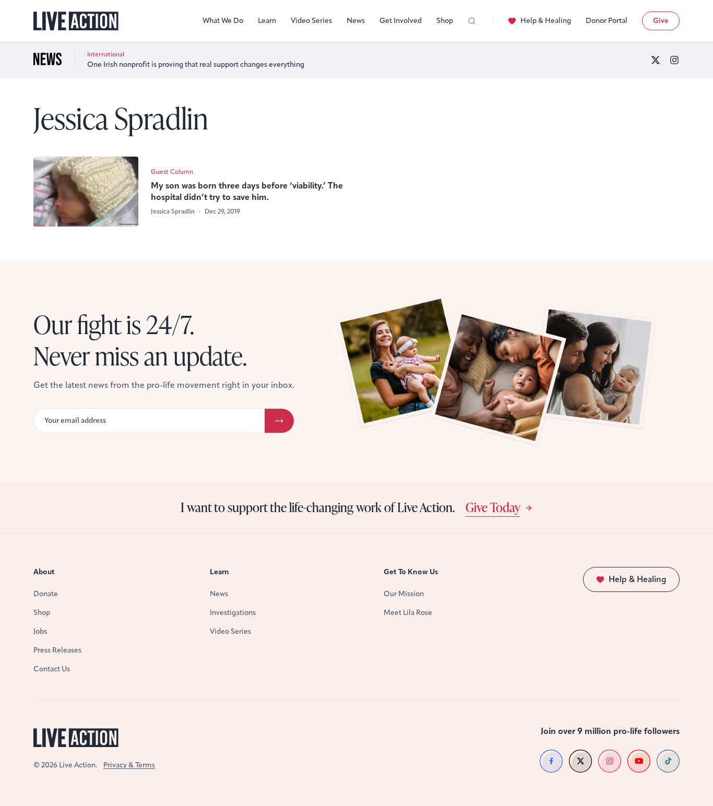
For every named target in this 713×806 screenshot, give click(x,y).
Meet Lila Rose (408, 612)
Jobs (40, 631)
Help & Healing (545, 20)
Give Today (493, 507)
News (356, 20)
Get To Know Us (411, 571)
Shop (444, 20)
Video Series (311, 20)
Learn (267, 20)
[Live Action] (75, 21)
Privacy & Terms (129, 765)
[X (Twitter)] (655, 60)
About (44, 571)
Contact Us (51, 669)
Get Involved (400, 20)
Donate (45, 593)
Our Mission (404, 593)
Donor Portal (606, 20)
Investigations (233, 612)
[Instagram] (674, 60)
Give (661, 20)
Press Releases (57, 650)
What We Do (223, 20)
